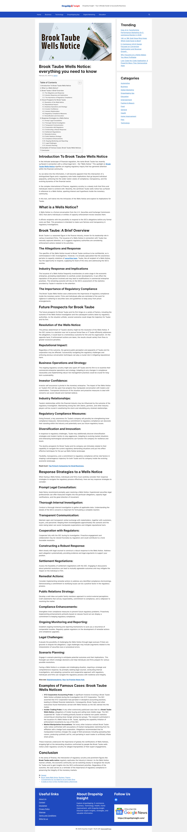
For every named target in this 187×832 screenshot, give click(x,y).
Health (123, 113)
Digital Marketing (89, 14)
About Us (42, 799)
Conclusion (45, 150)
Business (48, 14)
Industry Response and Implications (56, 95)
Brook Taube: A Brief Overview (53, 90)
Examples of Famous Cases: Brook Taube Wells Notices (61, 148)
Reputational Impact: (51, 104)
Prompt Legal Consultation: (53, 120)
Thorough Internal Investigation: (55, 123)
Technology (59, 14)
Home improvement (128, 116)
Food (123, 106)
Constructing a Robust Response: (55, 129)
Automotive (125, 83)
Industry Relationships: (52, 111)
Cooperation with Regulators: (54, 127)
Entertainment (126, 100)
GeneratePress (106, 829)
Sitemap (42, 812)
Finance (67, 777)
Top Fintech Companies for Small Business (66, 466)
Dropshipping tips (73, 14)
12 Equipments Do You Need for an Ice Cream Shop (58, 779)
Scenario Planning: (51, 145)
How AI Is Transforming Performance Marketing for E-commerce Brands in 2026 (132, 32)
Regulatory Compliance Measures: (56, 113)
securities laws (71, 258)
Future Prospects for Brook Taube (54, 100)
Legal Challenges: (51, 143)
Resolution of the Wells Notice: (54, 102)
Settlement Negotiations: (53, 132)
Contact (42, 802)
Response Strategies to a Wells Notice (55, 118)
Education (102, 14)
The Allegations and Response (54, 93)
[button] (149, 14)
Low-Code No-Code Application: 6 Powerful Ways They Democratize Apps (134, 63)
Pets (122, 120)
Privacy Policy (44, 809)
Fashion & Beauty (127, 103)
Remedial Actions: (50, 134)
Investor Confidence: (51, 109)
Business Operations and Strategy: (56, 107)
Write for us (43, 819)
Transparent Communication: (54, 125)
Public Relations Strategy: (53, 136)
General (43, 775)
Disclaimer (43, 806)
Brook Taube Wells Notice (49, 777)
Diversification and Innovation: (54, 116)
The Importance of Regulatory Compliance (58, 97)
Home (39, 14)
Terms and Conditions (47, 816)
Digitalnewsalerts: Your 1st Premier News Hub (65, 680)
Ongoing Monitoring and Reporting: (57, 141)
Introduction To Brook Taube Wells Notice (56, 86)
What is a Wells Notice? (50, 88)
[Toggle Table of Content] (79, 82)
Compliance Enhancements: (54, 138)
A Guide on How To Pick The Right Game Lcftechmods (59, 781)
